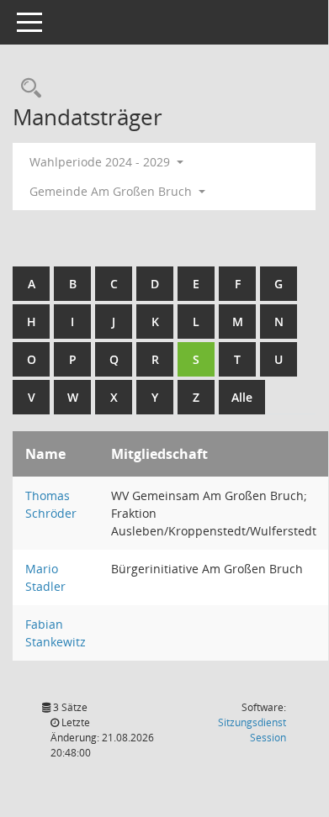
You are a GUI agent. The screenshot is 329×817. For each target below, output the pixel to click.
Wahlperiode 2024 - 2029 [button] (101, 162)
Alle (241, 397)
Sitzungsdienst (252, 730)
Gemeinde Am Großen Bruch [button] (112, 191)
